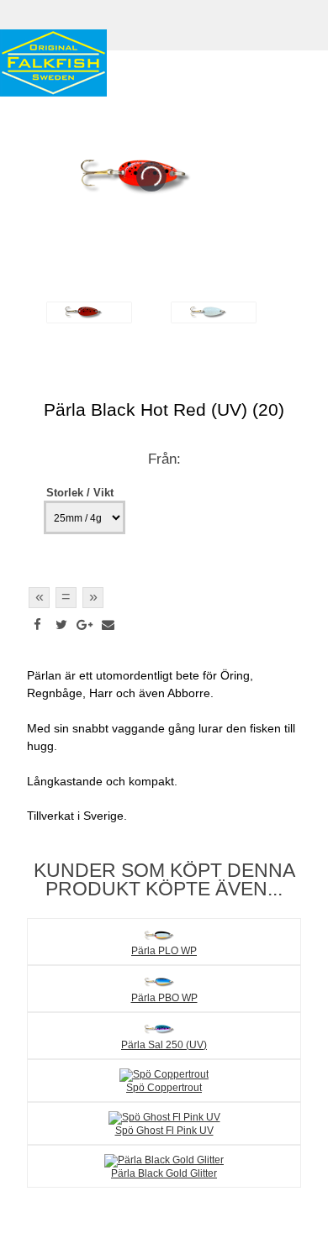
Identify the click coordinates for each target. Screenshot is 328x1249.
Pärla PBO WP (164, 997)
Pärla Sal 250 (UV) (164, 1044)
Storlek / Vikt (80, 492)
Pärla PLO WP (164, 950)
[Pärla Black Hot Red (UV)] (89, 312)
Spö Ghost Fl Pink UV (164, 1130)
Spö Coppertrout (164, 1087)
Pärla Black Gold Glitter (164, 1173)
